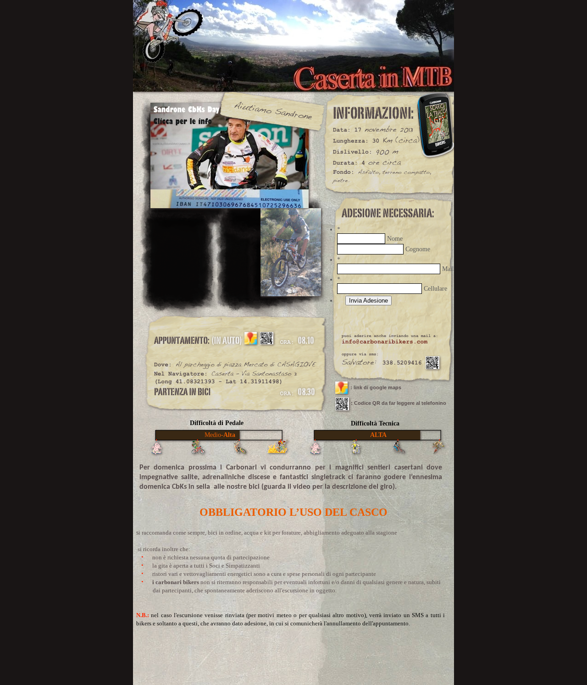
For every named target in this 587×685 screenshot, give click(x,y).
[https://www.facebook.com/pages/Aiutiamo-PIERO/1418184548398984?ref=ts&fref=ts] (229, 206)
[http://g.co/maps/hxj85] (250, 342)
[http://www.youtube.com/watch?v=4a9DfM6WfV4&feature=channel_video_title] (342, 408)
